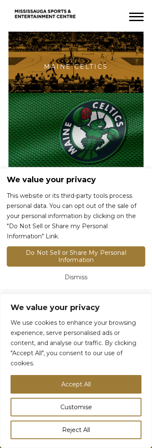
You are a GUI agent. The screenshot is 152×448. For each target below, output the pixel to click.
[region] (76, 371)
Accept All (76, 384)
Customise (76, 407)
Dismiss (76, 277)
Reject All (76, 430)
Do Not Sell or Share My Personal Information (76, 256)
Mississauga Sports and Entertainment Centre (45, 14)
